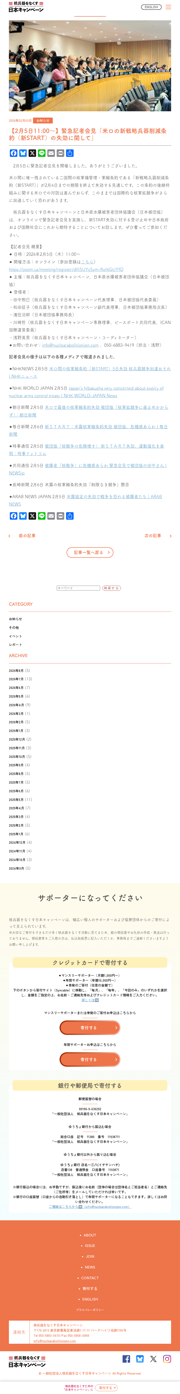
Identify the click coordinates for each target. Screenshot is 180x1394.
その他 (14, 627)
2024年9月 (16, 868)
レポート (15, 644)
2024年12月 (17, 842)
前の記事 (27, 535)
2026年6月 (16, 687)
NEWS (90, 1267)
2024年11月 (17, 851)
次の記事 (152, 535)
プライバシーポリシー (90, 1310)
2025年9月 (16, 765)
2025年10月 (17, 756)
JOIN (90, 1256)
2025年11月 (17, 748)
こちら (87, 262)
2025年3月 (16, 816)
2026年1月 (16, 730)
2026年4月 (16, 704)
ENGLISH (151, 6)
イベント (15, 636)
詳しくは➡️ (90, 1000)
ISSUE (90, 1245)
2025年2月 (16, 825)
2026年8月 (16, 670)
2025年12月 (17, 739)
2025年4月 (16, 808)
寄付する (105, 1387)
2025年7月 (16, 782)
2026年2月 (16, 722)
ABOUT (90, 1235)
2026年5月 (16, 696)
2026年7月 (16, 679)
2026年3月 (16, 713)
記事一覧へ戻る (88, 552)
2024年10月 (17, 859)
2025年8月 (16, 773)
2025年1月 (16, 834)
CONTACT (90, 1277)
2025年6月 (16, 791)
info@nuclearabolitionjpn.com (70, 345)
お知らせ (42, 120)
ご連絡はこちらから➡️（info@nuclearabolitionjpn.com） (90, 1206)
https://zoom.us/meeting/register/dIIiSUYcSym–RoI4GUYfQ (66, 269)
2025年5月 (16, 799)
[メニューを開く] (168, 7)
